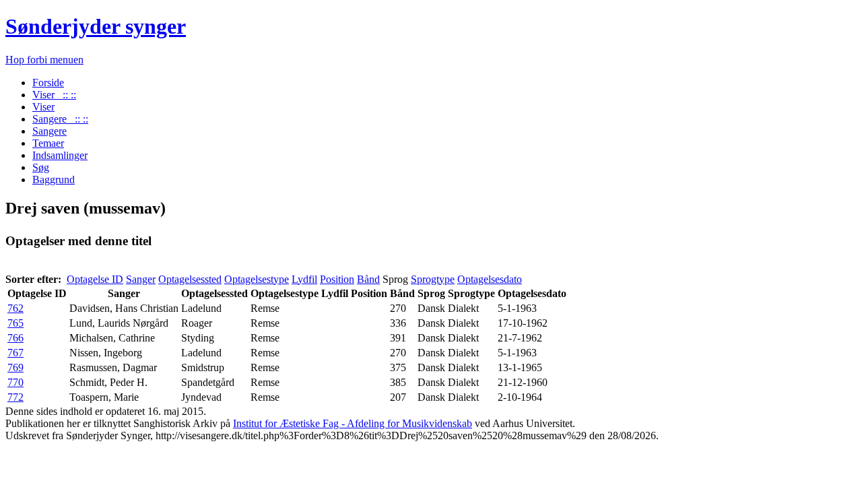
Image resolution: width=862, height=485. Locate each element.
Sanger (141, 279)
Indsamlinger (60, 155)
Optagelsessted (190, 279)
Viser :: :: (54, 94)
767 (15, 352)
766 (15, 338)
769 (15, 367)
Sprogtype (433, 279)
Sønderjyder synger (95, 26)
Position (337, 279)
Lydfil (304, 279)
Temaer (48, 143)
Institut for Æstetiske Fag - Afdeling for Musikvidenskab (352, 423)
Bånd (368, 279)
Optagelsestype (256, 279)
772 (15, 397)
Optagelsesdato (489, 279)
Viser (43, 106)
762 (15, 308)
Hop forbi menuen (44, 59)
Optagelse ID (95, 279)
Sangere (49, 131)
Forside (48, 82)
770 (15, 382)
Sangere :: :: (60, 119)
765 (15, 323)
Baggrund (53, 179)
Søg (40, 167)
